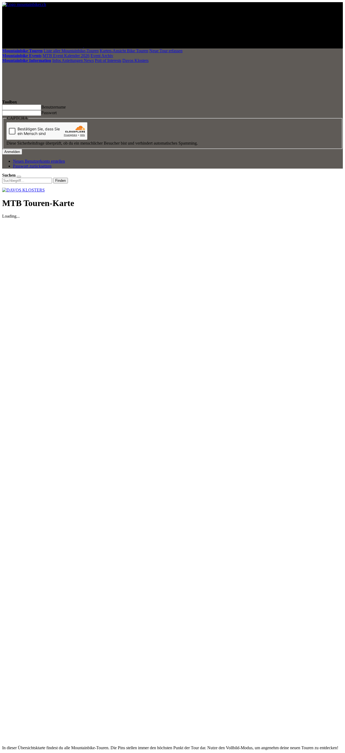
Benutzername (53, 107)
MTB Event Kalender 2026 (66, 55)
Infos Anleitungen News (73, 60)
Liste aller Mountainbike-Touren (71, 50)
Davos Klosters (135, 60)
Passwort (49, 112)
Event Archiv (102, 55)
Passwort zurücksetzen (32, 166)
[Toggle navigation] (124, 46)
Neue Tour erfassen (165, 50)
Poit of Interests (108, 60)
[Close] (19, 176)
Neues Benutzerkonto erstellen (39, 161)
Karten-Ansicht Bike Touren (124, 50)
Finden (60, 181)
